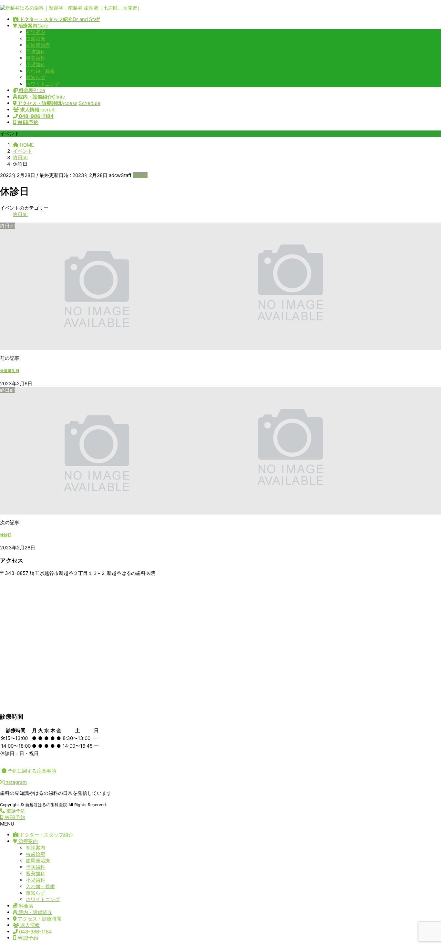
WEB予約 (27, 938)
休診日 (6, 535)
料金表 (26, 906)
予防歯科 (35, 51)
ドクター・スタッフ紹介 (45, 835)
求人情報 (29, 925)
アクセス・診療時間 (38, 919)
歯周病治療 (38, 45)
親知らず (35, 77)
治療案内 (27, 841)
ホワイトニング (43, 84)
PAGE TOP (425, 911)
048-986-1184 (35, 932)
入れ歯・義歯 (40, 71)
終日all (140, 175)
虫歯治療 (35, 39)
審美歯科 (35, 58)
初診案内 (35, 32)
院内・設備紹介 (34, 912)
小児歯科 (35, 64)
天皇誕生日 (9, 370)
